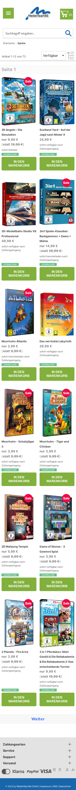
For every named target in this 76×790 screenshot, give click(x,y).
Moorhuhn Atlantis (14, 341)
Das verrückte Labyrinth (56, 341)
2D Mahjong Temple (15, 546)
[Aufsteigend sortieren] (70, 55)
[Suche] (68, 33)
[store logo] (38, 13)
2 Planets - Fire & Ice (15, 651)
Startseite (9, 43)
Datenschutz (65, 786)
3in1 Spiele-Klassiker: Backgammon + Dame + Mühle (55, 236)
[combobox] (38, 33)
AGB (55, 786)
